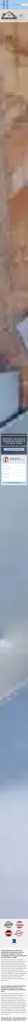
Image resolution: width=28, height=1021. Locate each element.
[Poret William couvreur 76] (9, 15)
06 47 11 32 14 (6, 4)
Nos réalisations (14, 449)
